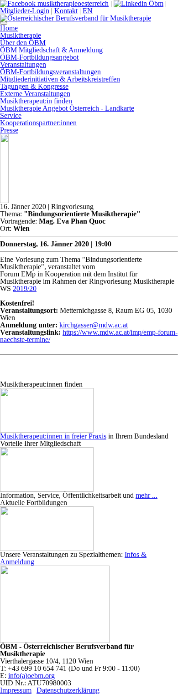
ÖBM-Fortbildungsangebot (39, 57)
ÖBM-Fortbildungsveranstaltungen (50, 72)
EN (88, 11)
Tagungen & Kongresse (34, 86)
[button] (3, 23)
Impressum (15, 690)
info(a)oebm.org (31, 675)
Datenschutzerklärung (68, 690)
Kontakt (66, 11)
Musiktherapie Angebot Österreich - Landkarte (67, 108)
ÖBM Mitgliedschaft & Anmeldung (51, 50)
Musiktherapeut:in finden (36, 101)
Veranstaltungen (23, 64)
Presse (9, 130)
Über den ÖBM (23, 42)
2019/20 (25, 288)
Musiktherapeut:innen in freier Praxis (53, 436)
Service (10, 115)
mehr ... (146, 495)
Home (9, 28)
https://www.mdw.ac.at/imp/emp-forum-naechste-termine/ (89, 335)
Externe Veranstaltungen (35, 93)
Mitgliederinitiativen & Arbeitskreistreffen (60, 79)
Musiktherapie (20, 35)
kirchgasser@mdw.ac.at (93, 325)
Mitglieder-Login (24, 11)
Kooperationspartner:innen (38, 123)
